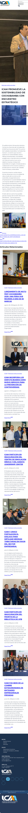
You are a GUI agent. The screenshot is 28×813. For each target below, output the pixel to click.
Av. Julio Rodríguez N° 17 (8, 766)
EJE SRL (18, 792)
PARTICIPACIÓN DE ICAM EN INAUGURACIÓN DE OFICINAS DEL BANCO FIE (13, 241)
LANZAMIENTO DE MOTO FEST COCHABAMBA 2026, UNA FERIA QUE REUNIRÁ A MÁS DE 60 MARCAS (15, 296)
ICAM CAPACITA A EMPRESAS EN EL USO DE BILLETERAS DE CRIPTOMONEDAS (12, 235)
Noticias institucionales (8, 85)
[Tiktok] (12, 779)
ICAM (5, 287)
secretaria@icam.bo (6, 760)
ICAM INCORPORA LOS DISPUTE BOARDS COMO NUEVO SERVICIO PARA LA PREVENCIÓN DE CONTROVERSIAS (15, 382)
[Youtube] (17, 779)
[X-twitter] (3, 783)
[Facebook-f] (3, 779)
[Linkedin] (21, 779)
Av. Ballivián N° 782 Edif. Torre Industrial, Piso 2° (13, 757)
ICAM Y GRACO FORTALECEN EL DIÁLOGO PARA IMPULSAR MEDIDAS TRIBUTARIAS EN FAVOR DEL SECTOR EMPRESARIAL (14, 539)
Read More (8, 332)
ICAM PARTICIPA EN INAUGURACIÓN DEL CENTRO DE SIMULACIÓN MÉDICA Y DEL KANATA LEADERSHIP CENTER (15, 459)
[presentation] (15, 267)
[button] (17, 3)
